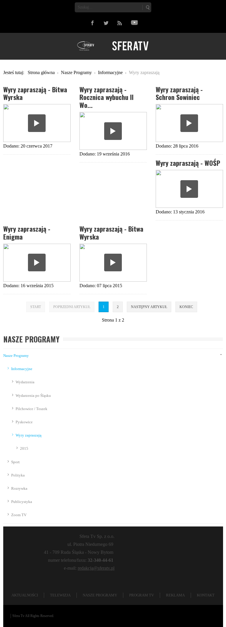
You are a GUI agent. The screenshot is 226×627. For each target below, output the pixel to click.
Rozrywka (19, 488)
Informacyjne (21, 369)
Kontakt (206, 595)
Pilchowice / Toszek (31, 409)
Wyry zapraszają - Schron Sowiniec (179, 93)
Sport (15, 462)
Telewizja (60, 595)
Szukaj (147, 7)
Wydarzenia (25, 382)
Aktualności (24, 595)
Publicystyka (21, 501)
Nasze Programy (16, 355)
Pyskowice (24, 422)
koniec (186, 307)
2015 (24, 448)
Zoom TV (18, 515)
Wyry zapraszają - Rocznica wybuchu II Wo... (106, 97)
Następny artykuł (149, 307)
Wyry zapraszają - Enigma (26, 232)
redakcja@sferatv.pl (96, 568)
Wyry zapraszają (28, 435)
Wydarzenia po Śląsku (33, 395)
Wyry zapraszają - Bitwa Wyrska (35, 93)
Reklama (175, 595)
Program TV (141, 595)
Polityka (18, 475)
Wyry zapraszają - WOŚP (188, 163)
